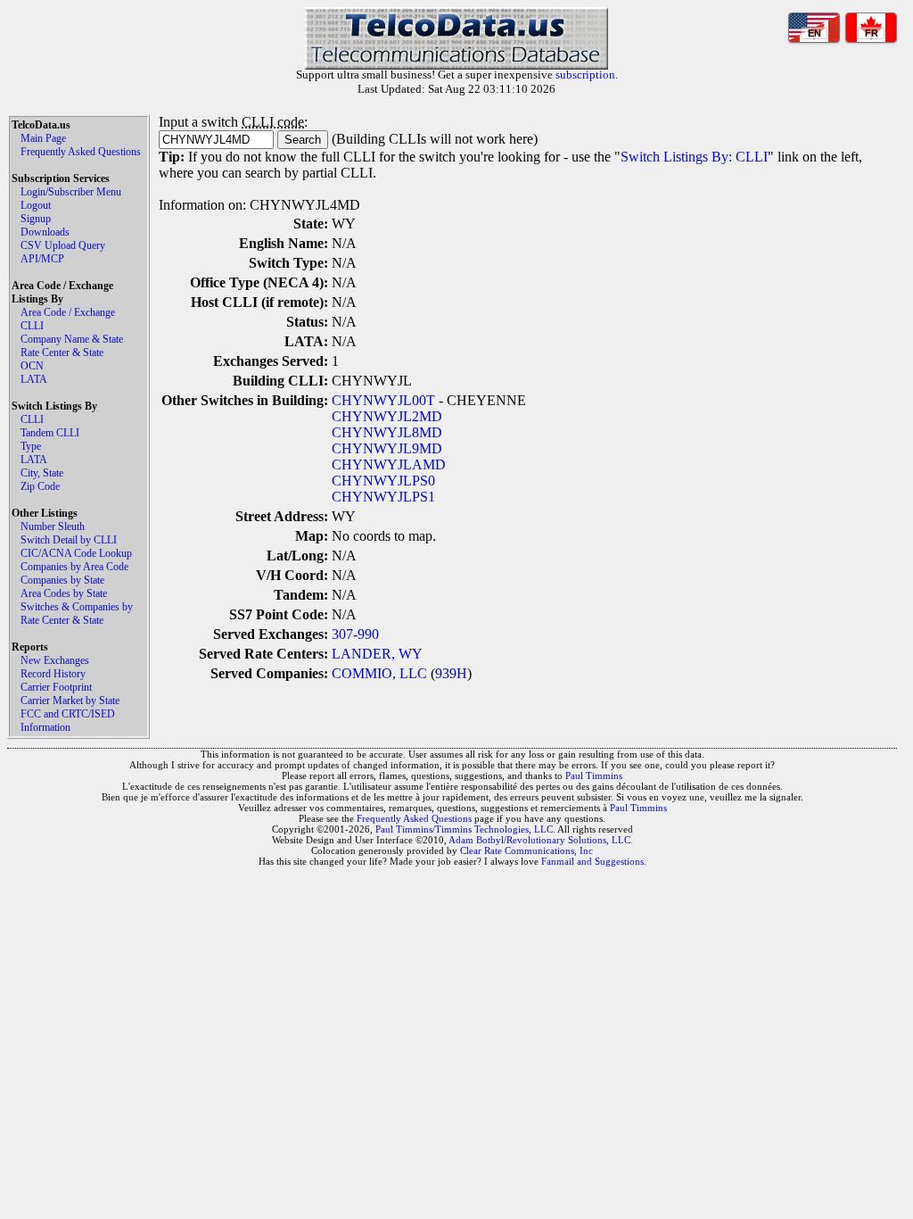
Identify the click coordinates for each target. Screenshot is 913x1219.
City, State (42, 473)
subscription (585, 74)
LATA (34, 379)
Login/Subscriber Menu (71, 192)
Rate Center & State (62, 352)
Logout (36, 205)
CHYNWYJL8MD (387, 432)
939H (451, 673)
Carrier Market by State (70, 700)
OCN (32, 366)
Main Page (43, 138)
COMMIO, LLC (379, 673)
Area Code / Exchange (68, 312)
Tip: (172, 156)
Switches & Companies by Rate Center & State (77, 613)
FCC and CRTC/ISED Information (68, 721)
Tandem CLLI (50, 433)
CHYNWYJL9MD (387, 448)
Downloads (45, 232)
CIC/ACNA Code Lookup (76, 553)
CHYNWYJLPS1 (383, 496)
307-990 (355, 634)
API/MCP (42, 259)
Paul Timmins (593, 775)
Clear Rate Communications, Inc (526, 850)
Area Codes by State (64, 593)
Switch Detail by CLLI (69, 540)
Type (31, 446)
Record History (53, 674)
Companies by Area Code (74, 566)
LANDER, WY (377, 653)
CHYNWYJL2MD (387, 416)
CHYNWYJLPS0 (383, 480)
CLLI (32, 325)
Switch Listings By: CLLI (694, 156)
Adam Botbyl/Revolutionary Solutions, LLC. (540, 839)
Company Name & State (72, 339)
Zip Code (40, 486)
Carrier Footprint (56, 687)
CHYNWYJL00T (383, 400)
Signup (36, 218)
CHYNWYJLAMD (389, 464)
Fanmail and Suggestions (592, 861)
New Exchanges (55, 660)
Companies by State (62, 580)
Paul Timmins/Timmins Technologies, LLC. (465, 829)
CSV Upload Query (63, 245)
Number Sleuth (53, 526)
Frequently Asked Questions (81, 151)
